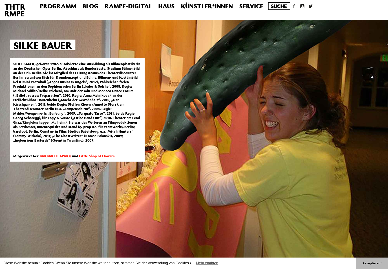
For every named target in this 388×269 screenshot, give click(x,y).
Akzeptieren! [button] (372, 263)
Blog (90, 6)
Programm (58, 6)
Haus (166, 6)
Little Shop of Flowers (97, 156)
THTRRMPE (14, 10)
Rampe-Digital (128, 6)
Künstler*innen (207, 6)
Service (251, 6)
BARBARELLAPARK (55, 156)
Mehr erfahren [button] (207, 263)
